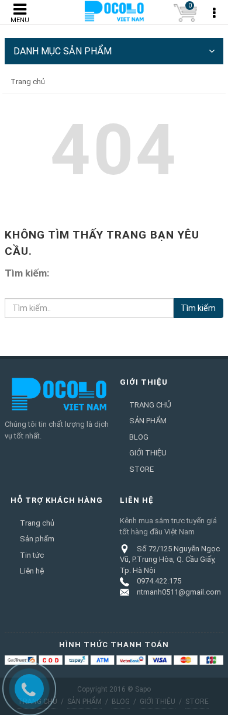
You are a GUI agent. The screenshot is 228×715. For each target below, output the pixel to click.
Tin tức (32, 555)
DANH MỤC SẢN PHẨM (62, 51)
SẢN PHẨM (148, 420)
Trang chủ (28, 81)
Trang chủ (37, 523)
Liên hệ (32, 571)
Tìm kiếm (198, 308)
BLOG (138, 437)
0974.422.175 (159, 580)
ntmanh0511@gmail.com (179, 592)
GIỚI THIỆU (148, 452)
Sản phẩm (37, 538)
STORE (141, 469)
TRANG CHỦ (150, 404)
